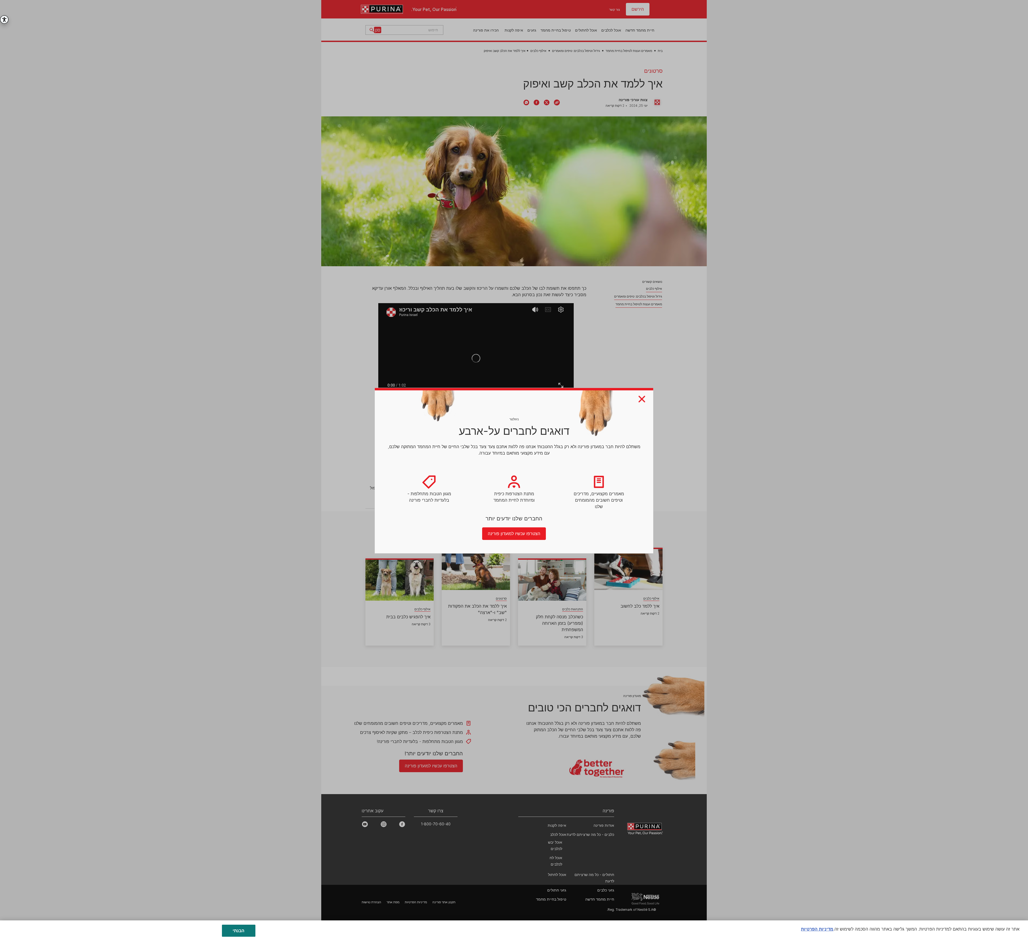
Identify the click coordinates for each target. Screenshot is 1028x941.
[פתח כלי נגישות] (4, 19)
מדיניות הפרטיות (817, 929)
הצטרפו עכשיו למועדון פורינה (514, 533)
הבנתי (239, 930)
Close (641, 399)
